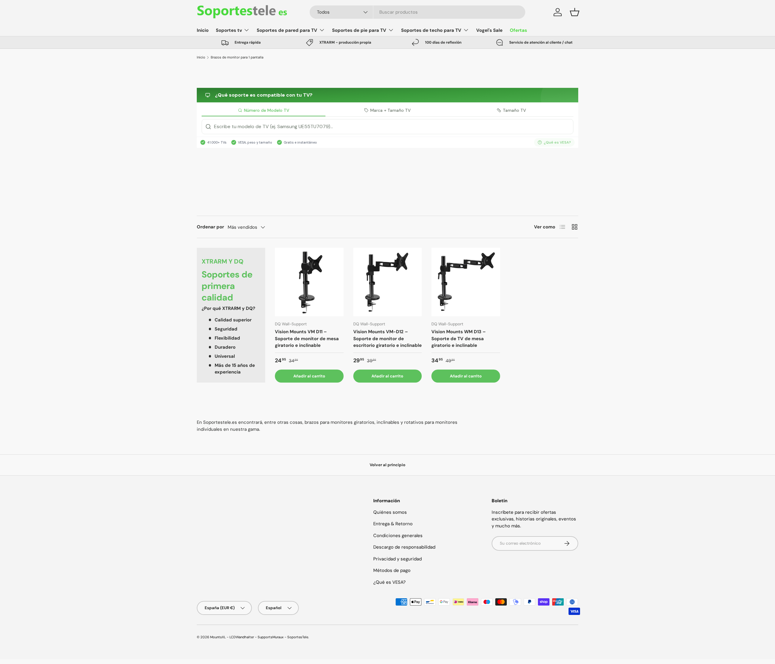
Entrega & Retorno (393, 524)
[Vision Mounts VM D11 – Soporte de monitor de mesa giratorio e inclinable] (309, 282)
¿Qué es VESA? (389, 582)
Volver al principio (387, 464)
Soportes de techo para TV (431, 30)
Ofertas (518, 30)
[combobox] (418, 12)
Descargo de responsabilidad (404, 547)
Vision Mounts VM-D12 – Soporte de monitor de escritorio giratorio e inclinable (387, 338)
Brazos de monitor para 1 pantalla (237, 57)
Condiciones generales (398, 536)
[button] (574, 12)
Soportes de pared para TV (287, 30)
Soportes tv (229, 30)
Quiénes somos (390, 512)
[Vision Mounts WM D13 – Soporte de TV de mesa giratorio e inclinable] (465, 282)
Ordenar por (210, 227)
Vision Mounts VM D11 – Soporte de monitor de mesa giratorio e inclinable (307, 338)
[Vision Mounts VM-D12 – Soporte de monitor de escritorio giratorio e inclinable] (387, 282)
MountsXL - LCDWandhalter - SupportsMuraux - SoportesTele (259, 637)
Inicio (203, 30)
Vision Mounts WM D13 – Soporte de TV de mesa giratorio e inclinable (458, 338)
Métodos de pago (392, 570)
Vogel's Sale (489, 30)
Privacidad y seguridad (397, 559)
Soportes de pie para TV (359, 30)
